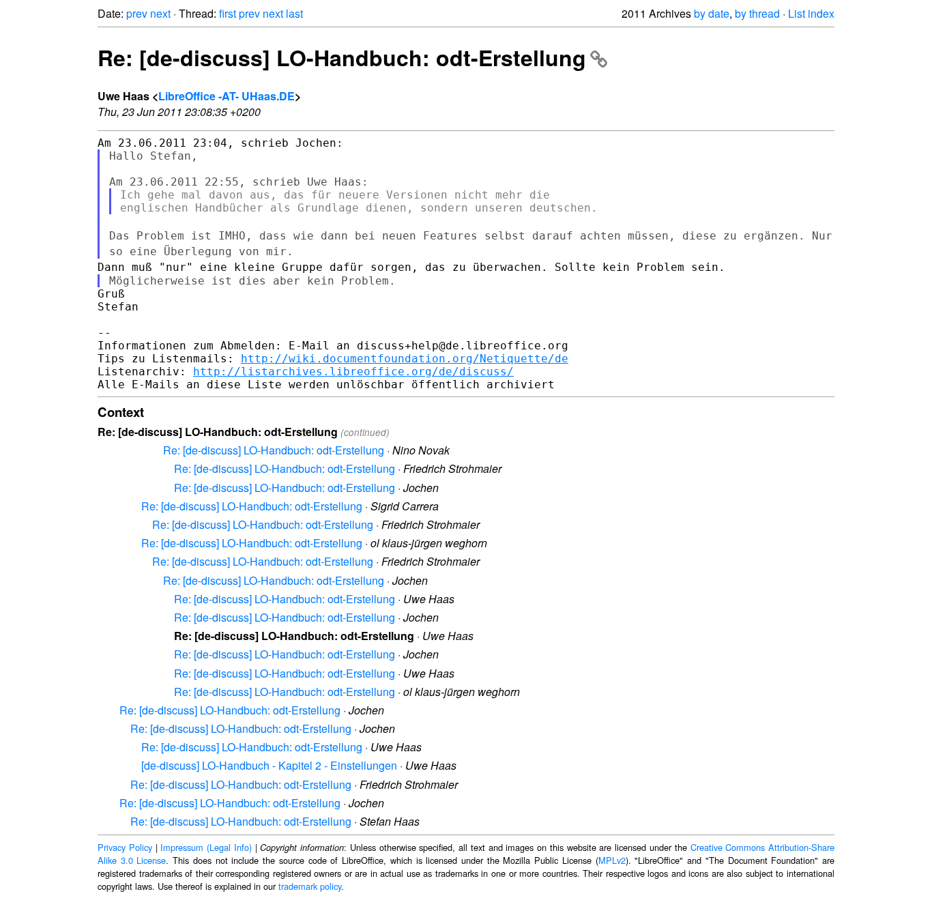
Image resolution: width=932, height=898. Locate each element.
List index (811, 13)
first (227, 13)
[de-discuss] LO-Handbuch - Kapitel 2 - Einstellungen (269, 765)
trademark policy (309, 886)
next (160, 13)
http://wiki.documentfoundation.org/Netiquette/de (404, 358)
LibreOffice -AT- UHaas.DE (226, 96)
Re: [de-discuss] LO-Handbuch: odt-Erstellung (342, 57)
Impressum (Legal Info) (206, 847)
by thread (757, 13)
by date (711, 13)
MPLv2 (612, 860)
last (294, 13)
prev (136, 13)
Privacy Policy (125, 847)
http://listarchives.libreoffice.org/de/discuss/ (353, 371)
